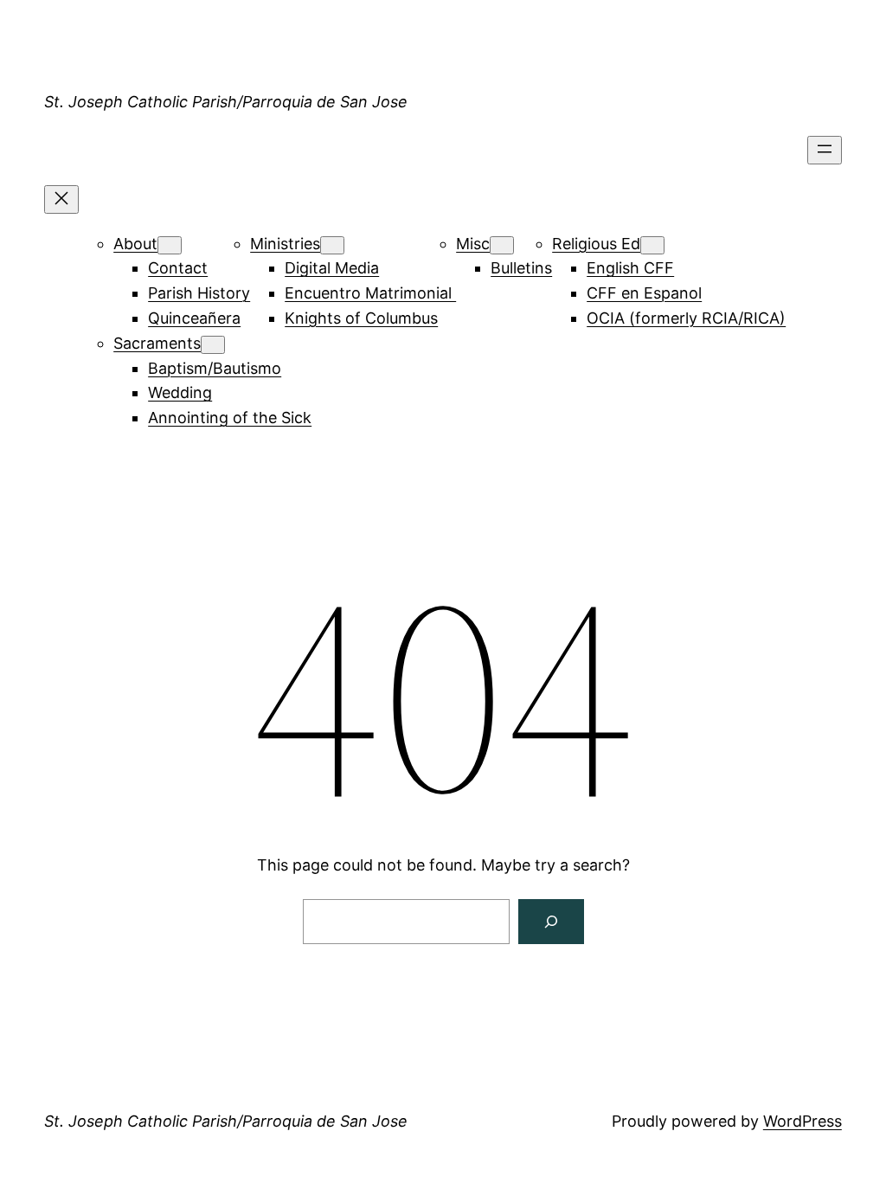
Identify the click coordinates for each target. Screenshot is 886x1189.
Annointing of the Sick (229, 417)
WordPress (802, 1121)
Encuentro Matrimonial (370, 293)
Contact (178, 268)
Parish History (199, 293)
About (135, 244)
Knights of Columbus (361, 318)
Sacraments (157, 343)
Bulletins (521, 268)
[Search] (551, 921)
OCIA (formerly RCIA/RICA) (686, 318)
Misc (473, 244)
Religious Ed (596, 244)
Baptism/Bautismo (214, 368)
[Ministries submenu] (332, 245)
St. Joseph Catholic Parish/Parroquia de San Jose (226, 102)
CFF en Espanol (644, 293)
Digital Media (332, 268)
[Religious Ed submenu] (652, 245)
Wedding (180, 392)
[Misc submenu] (502, 245)
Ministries (285, 244)
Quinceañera (194, 318)
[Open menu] (824, 150)
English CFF (630, 268)
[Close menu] (61, 199)
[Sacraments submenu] (213, 345)
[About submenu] (169, 245)
